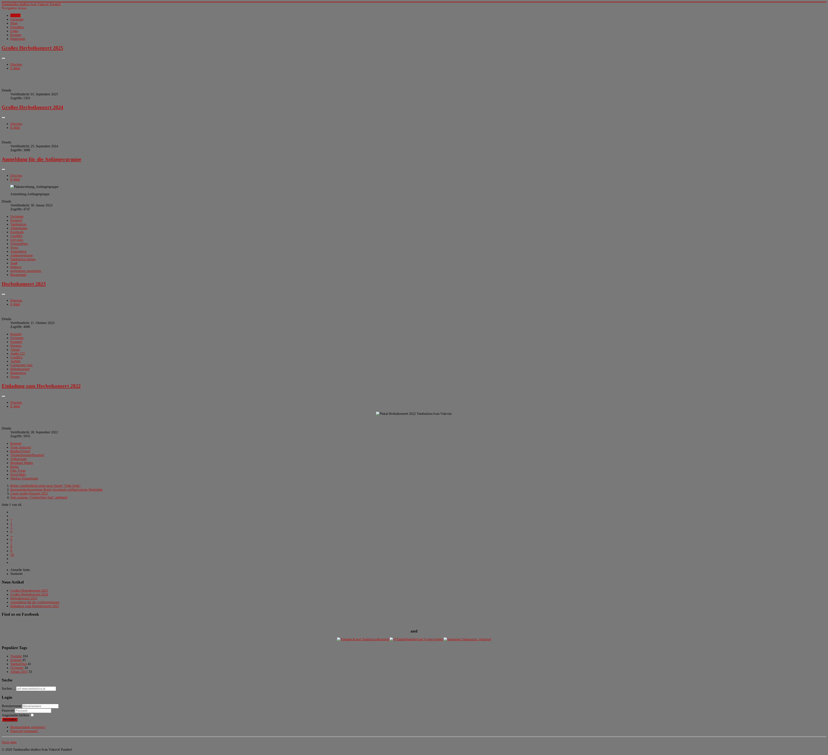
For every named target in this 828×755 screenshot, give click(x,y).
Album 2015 (19, 671)
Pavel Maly (18, 474)
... (11, 535)
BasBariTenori (20, 451)
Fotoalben (17, 27)
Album (15, 349)
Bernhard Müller (21, 463)
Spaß (13, 263)
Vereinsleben (19, 243)
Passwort (8, 710)
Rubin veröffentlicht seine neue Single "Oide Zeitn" (45, 486)
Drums (15, 377)
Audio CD (17, 353)
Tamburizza (18, 224)
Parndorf (16, 220)
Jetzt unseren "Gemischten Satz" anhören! (38, 497)
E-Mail (15, 68)
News (14, 247)
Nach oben (9, 742)
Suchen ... (8, 688)
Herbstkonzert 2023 (24, 284)
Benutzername (11, 706)
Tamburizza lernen (23, 259)
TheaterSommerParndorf (27, 455)
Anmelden (9, 719)
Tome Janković (20, 447)
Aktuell (15, 15)
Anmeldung (18, 251)
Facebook (17, 232)
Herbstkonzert (20, 369)
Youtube (16, 656)
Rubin (14, 467)
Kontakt (15, 35)
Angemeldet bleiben (15, 715)
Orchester (17, 19)
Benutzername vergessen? (28, 727)
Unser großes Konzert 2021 (29, 493)
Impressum (17, 39)
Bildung (15, 267)
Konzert (15, 334)
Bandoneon (18, 373)
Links (14, 31)
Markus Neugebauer (24, 478)
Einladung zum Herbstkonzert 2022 (41, 386)
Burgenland (18, 275)
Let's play (17, 240)
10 (12, 555)
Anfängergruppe (21, 255)
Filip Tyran (17, 470)
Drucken (16, 64)
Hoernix (16, 346)
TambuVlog (18, 664)
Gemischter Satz (21, 365)
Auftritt (15, 361)
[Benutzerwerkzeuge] (3, 58)
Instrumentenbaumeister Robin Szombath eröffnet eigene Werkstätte (56, 489)
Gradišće (16, 236)
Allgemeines (18, 228)
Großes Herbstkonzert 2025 (32, 48)
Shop (13, 23)
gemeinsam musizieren (25, 271)
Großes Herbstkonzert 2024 (32, 107)
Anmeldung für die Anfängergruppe (41, 159)
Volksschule (18, 459)
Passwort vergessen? (24, 731)
